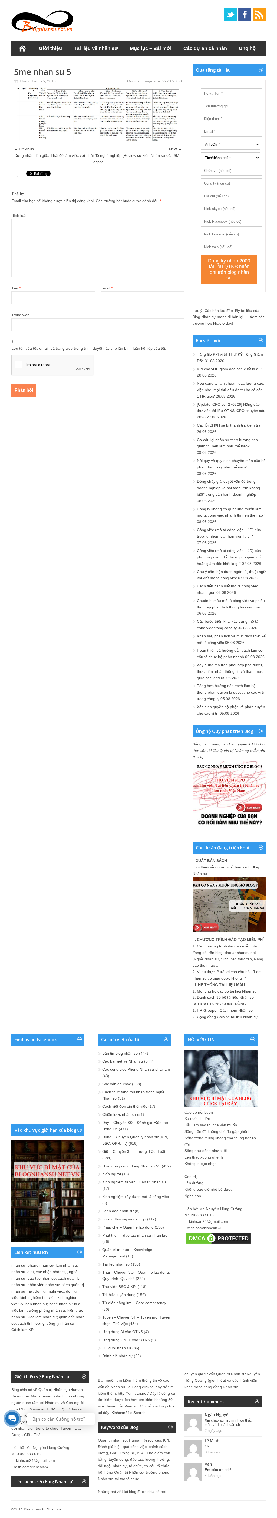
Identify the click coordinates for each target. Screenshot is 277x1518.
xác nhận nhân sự (51, 1272)
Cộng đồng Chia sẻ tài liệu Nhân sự (227, 1017)
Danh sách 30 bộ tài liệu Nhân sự (225, 997)
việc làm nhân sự (42, 1317)
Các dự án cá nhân (205, 48)
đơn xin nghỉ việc (49, 1291)
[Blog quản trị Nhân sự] (42, 20)
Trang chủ (22, 48)
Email (107, 288)
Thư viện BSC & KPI (119, 1286)
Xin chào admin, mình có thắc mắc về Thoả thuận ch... (228, 1422)
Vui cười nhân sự (116, 1348)
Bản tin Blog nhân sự (120, 1053)
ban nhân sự (36, 1304)
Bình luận (19, 215)
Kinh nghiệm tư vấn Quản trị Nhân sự (134, 1182)
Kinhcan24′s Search (128, 1412)
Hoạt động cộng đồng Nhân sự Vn (131, 1166)
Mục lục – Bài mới (151, 48)
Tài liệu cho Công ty (40, 64)
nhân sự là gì (22, 1272)
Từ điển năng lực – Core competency (134, 1303)
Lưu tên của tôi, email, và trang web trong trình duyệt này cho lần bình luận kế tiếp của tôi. (88, 348)
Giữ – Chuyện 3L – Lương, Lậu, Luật (133, 1151)
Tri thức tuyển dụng (119, 1295)
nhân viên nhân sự (44, 1285)
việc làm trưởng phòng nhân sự (38, 1310)
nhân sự (18, 1265)
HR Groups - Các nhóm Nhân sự (225, 1010)
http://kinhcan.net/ (133, 1393)
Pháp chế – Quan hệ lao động (128, 1227)
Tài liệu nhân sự (116, 1264)
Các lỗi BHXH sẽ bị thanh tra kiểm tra (228, 425)
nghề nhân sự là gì (65, 1304)
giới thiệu (217, 1380)
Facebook (244, 14)
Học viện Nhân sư (96, 64)
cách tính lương (31, 1323)
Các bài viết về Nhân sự (122, 1061)
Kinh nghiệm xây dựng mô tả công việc (135, 1196)
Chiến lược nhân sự (119, 1114)
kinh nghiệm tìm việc (37, 1297)
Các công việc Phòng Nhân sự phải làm (136, 1069)
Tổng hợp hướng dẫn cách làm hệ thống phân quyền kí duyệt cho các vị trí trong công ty (231, 692)
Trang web (20, 315)
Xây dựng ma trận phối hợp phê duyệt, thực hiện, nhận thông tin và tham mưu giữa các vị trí (230, 671)
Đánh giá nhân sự (117, 1356)
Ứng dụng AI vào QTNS (122, 1332)
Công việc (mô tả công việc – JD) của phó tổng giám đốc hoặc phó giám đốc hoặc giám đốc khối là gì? (230, 557)
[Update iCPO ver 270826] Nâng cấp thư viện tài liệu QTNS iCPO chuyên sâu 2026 (231, 411)
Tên (16, 288)
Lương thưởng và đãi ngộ (124, 1219)
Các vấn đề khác (116, 1084)
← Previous (24, 149)
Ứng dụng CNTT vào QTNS (126, 1340)
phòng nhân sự (41, 1265)
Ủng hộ (247, 48)
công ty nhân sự (60, 1323)
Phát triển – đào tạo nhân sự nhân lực (134, 1235)
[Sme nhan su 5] (98, 140)
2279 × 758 (172, 81)
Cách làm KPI (23, 1329)
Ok (207, 1446)
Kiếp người (111, 1174)
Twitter (230, 14)
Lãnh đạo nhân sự (118, 1211)
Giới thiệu (50, 48)
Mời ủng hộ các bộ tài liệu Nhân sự (227, 991)
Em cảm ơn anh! (218, 1470)
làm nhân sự (66, 1265)
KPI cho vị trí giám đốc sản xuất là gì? (229, 369)
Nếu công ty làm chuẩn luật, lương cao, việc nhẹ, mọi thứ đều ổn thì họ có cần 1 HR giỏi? (230, 389)
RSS (259, 14)
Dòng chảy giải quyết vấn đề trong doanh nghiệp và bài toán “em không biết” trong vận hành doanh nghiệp (228, 488)
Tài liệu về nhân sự (96, 48)
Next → (175, 149)
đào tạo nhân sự (42, 1278)
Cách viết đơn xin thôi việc (124, 1106)
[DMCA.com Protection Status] (218, 1243)
